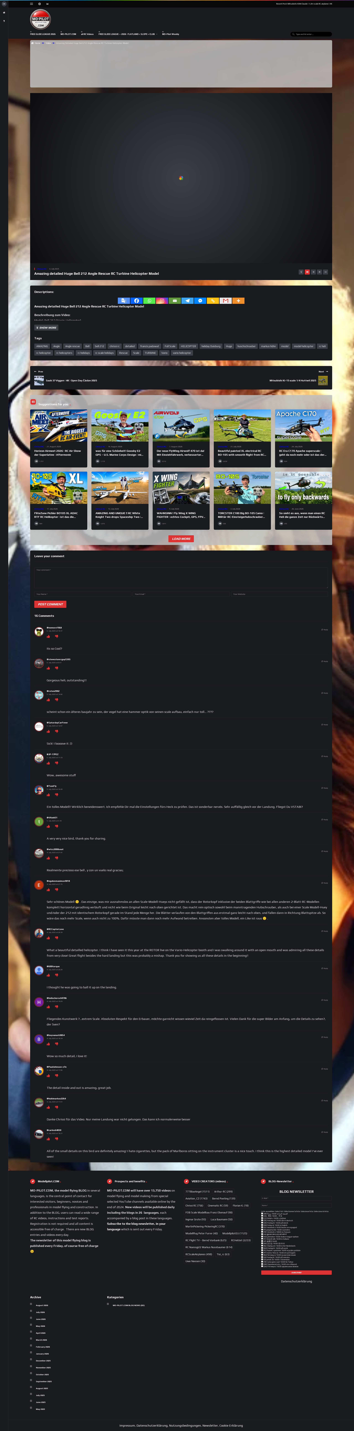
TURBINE (150, 352)
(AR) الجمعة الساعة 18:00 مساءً (275, 1214)
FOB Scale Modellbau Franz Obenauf (209, 1212)
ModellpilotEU (234, 1233)
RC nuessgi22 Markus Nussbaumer (208, 1247)
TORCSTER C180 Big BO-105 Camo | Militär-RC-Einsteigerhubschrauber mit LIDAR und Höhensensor (241, 516)
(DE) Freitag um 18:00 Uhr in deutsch (278, 1220)
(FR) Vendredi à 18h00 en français (277, 1232)
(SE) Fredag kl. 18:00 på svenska (276, 1257)
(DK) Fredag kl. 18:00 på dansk (275, 1223)
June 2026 (40, 1319)
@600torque (53, 966)
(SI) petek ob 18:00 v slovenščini (276, 1260)
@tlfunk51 (52, 817)
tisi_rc (223, 1254)
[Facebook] (137, 301)
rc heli (322, 346)
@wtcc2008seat (55, 849)
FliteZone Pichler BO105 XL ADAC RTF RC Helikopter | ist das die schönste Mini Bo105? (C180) (56, 516)
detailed (130, 346)
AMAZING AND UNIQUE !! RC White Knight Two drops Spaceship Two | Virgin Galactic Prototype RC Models (119, 516)
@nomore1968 (54, 627)
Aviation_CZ (196, 1198)
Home (37, 43)
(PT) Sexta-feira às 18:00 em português (279, 1253)
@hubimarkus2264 (56, 1098)
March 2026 (41, 1340)
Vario (164, 352)
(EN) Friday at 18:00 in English (275, 1225)
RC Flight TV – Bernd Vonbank (206, 1240)
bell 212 (99, 346)
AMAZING (42, 346)
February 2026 (43, 1347)
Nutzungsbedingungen (185, 1425)
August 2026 (42, 1305)
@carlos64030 (54, 1130)
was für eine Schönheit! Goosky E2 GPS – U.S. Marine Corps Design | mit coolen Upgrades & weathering (119, 454)
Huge (229, 346)
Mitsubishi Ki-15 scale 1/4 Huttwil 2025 (293, 380)
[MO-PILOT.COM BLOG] (40, 19)
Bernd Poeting (223, 1198)
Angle (56, 346)
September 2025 (44, 1381)
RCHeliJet (241, 1240)
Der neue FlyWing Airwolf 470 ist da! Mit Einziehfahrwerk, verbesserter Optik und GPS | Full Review (180, 454)
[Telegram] (187, 301)
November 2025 (43, 1367)
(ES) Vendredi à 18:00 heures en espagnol (280, 1227)
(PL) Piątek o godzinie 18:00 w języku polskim (281, 1250)
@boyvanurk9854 (56, 1035)
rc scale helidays (104, 352)
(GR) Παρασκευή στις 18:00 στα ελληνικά (280, 1264)
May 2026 (40, 1326)
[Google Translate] (124, 301)
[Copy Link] (213, 301)
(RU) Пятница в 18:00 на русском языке (279, 1255)
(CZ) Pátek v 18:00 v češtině (274, 1218)
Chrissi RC (42, 269)
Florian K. (241, 1205)
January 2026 (42, 1354)
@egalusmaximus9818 (58, 881)
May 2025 (40, 1409)
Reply (326, 630)
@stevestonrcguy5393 (58, 659)
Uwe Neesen (195, 1261)
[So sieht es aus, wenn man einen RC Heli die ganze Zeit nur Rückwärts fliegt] (303, 488)
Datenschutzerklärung (296, 1281)
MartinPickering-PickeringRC (205, 1226)
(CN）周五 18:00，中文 (272, 1216)
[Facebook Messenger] (200, 301)
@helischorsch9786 (57, 998)
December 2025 (43, 1361)
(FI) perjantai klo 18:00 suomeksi (276, 1230)
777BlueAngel (197, 1191)
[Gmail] (226, 301)
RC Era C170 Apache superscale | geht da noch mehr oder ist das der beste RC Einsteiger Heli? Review (301, 454)
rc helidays (84, 352)
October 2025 (42, 1374)
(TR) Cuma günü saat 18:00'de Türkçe (278, 1262)
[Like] (48, 636)
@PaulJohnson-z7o (57, 1067)
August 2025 (42, 1388)
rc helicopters (64, 352)
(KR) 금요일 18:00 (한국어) (274, 1243)
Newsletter (210, 1425)
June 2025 (40, 1402)
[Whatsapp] (149, 301)
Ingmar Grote (195, 1219)
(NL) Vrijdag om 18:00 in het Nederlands (279, 1246)
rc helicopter (43, 352)
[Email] (175, 301)
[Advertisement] (182, 65)
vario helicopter (182, 352)
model (284, 346)
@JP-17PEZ (52, 754)
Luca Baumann (222, 1219)
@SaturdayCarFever (57, 722)
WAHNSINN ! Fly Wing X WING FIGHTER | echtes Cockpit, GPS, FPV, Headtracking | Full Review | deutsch (180, 516)
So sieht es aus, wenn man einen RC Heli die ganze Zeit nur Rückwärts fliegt (302, 516)
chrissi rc (115, 346)
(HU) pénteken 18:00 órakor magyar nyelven (281, 1237)
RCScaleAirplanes (198, 1254)
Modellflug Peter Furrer (201, 1233)
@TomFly (52, 786)
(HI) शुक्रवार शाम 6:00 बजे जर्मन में (275, 1234)
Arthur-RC (223, 1191)
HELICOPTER (188, 346)
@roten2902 (53, 691)
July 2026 (40, 1312)
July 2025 (40, 1395)
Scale (136, 352)
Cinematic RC (218, 1205)
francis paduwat (149, 346)
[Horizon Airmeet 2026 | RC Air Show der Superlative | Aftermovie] (58, 425)
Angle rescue (72, 346)
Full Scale (170, 346)
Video (48, 43)
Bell (87, 346)
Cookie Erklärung (231, 1425)
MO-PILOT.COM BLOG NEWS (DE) (129, 1305)
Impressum (127, 1425)
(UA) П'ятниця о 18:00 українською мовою (280, 1266)
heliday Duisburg (211, 346)
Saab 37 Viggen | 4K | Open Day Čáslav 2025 (71, 380)
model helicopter (303, 346)
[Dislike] (56, 636)
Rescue (123, 352)
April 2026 (40, 1333)
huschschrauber (247, 346)
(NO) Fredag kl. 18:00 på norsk (275, 1248)
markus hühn (268, 346)
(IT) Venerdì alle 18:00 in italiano (276, 1239)
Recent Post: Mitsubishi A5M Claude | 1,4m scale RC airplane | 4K (304, 4)
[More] (238, 301)
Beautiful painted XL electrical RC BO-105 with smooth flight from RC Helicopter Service (241, 454)
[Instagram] (162, 301)
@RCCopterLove (55, 929)
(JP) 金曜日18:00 (270, 1241)
